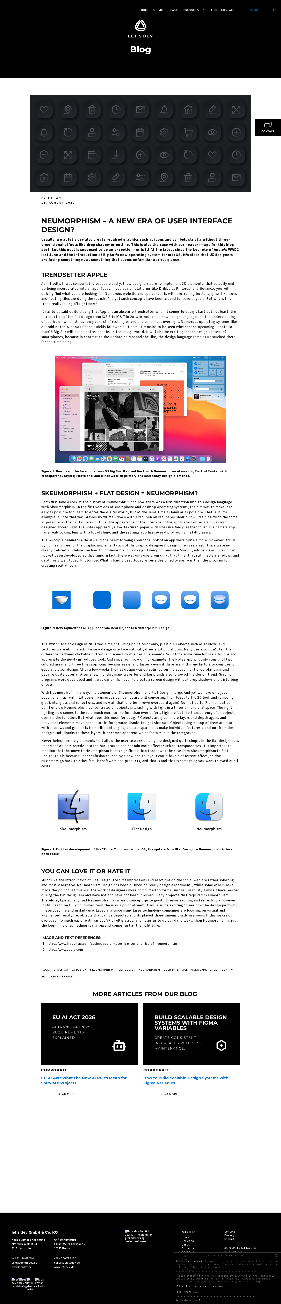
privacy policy (186, 1267)
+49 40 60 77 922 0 (65, 1258)
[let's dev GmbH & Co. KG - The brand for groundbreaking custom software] (139, 1241)
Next (244, 1049)
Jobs (242, 10)
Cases (175, 10)
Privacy (229, 1235)
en (275, 10)
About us (210, 10)
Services (159, 10)
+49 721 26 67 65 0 (23, 1258)
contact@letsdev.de (24, 1263)
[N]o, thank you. (187, 1291)
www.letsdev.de (22, 1267)
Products (191, 10)
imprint (216, 1267)
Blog (254, 10)
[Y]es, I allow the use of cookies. (200, 1286)
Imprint (229, 1239)
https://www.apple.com (64, 949)
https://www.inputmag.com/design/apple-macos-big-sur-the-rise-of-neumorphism (111, 943)
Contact (228, 10)
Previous (36, 1049)
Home (145, 10)
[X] (277, 1255)
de (267, 10)
